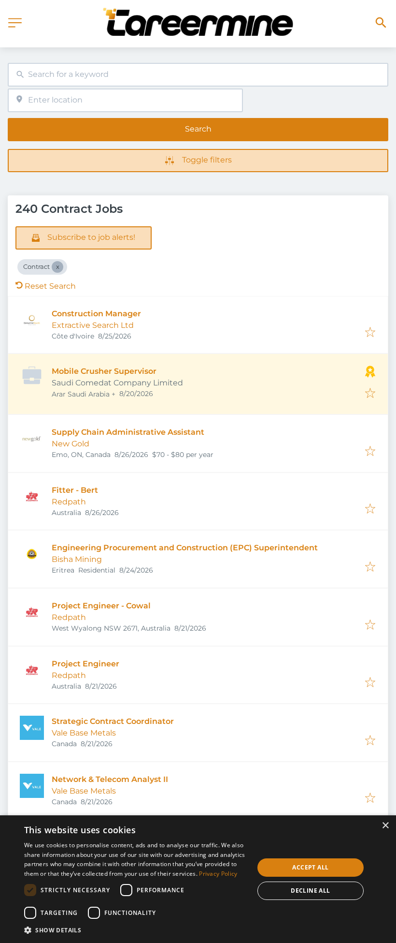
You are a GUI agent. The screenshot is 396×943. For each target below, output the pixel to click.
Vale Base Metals (84, 732)
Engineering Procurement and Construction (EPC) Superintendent (185, 547)
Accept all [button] (310, 867)
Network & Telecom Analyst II (110, 779)
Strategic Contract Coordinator (113, 721)
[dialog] (198, 879)
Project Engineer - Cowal (101, 605)
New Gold (70, 443)
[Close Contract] (57, 267)
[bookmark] (370, 333)
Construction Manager (96, 313)
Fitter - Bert (75, 490)
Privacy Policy (218, 873)
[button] (135, 930)
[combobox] (198, 75)
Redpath (69, 501)
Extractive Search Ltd (93, 325)
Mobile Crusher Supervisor (104, 371)
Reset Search (50, 286)
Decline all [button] (310, 890)
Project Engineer (85, 663)
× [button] (385, 825)
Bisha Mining (77, 559)
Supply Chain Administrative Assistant (128, 432)
